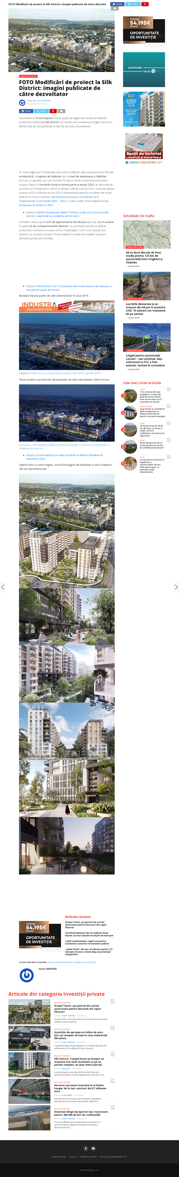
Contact (73, 1157)
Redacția (66, 1069)
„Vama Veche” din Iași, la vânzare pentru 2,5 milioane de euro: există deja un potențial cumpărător (88, 952)
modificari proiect (65, 962)
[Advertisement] (67, 150)
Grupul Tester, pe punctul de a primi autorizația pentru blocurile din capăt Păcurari (85, 925)
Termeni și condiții (88, 1157)
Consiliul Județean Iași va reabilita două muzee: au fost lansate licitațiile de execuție (89, 934)
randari (79, 962)
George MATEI (134, 266)
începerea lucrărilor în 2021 (36, 205)
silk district (90, 962)
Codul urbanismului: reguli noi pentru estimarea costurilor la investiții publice (87, 942)
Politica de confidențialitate (113, 1157)
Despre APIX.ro (59, 1157)
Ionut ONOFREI (43, 100)
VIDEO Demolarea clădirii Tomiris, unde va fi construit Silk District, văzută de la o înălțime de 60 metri (67, 214)
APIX (96, 1170)
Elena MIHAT (67, 1095)
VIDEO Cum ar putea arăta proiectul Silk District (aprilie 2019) (65, 373)
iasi (53, 962)
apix (49, 962)
